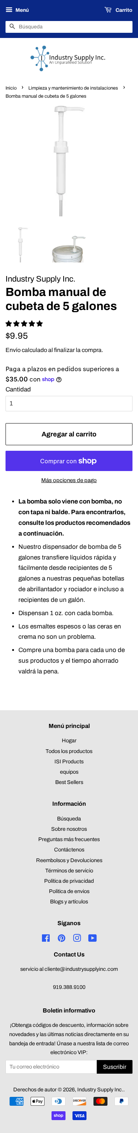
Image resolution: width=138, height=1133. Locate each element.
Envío (13, 350)
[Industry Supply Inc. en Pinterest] (61, 939)
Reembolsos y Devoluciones (69, 860)
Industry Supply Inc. (100, 1089)
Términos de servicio (69, 871)
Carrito (123, 10)
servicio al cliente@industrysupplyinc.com (69, 969)
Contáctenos (69, 850)
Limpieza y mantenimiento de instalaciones (73, 88)
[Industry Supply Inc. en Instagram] (77, 939)
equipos (69, 772)
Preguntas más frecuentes (69, 839)
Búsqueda (69, 819)
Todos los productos (69, 751)
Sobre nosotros (69, 829)
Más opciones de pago (69, 480)
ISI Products (69, 761)
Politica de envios (69, 891)
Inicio (11, 88)
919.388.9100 (69, 987)
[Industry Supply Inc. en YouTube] (92, 939)
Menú (21, 10)
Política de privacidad (69, 881)
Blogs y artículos (69, 901)
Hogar (69, 740)
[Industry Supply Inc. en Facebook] (46, 939)
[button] (25, 323)
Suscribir (114, 1067)
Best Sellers (69, 782)
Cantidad (18, 389)
